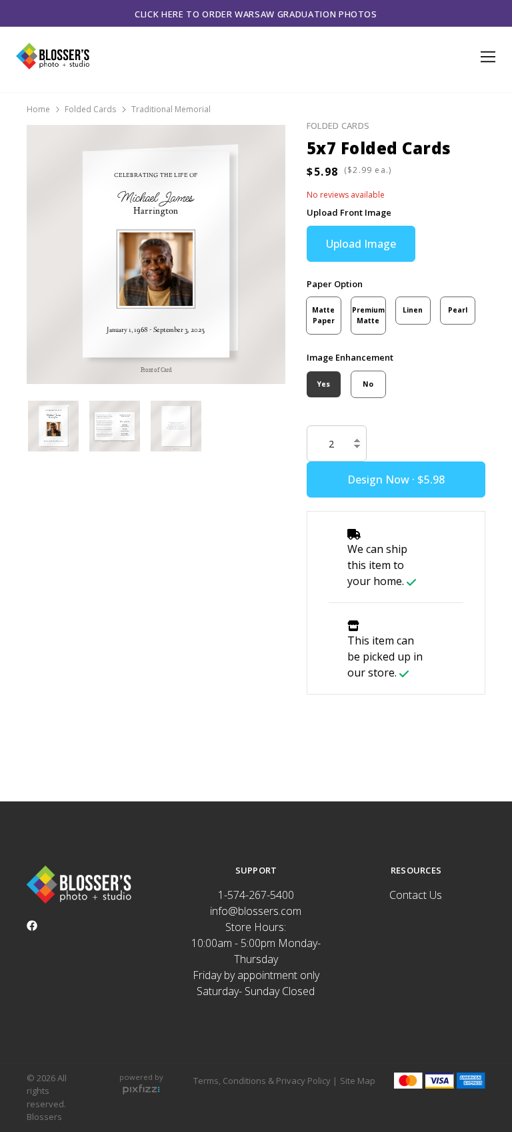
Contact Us (415, 895)
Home (38, 109)
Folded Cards (90, 109)
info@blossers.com (255, 911)
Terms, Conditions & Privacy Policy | (265, 1081)
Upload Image (361, 243)
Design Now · (382, 479)
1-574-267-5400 (256, 895)
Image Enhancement (350, 357)
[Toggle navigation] (486, 57)
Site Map (357, 1081)
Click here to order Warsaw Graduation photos (256, 14)
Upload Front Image (349, 212)
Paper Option (335, 284)
